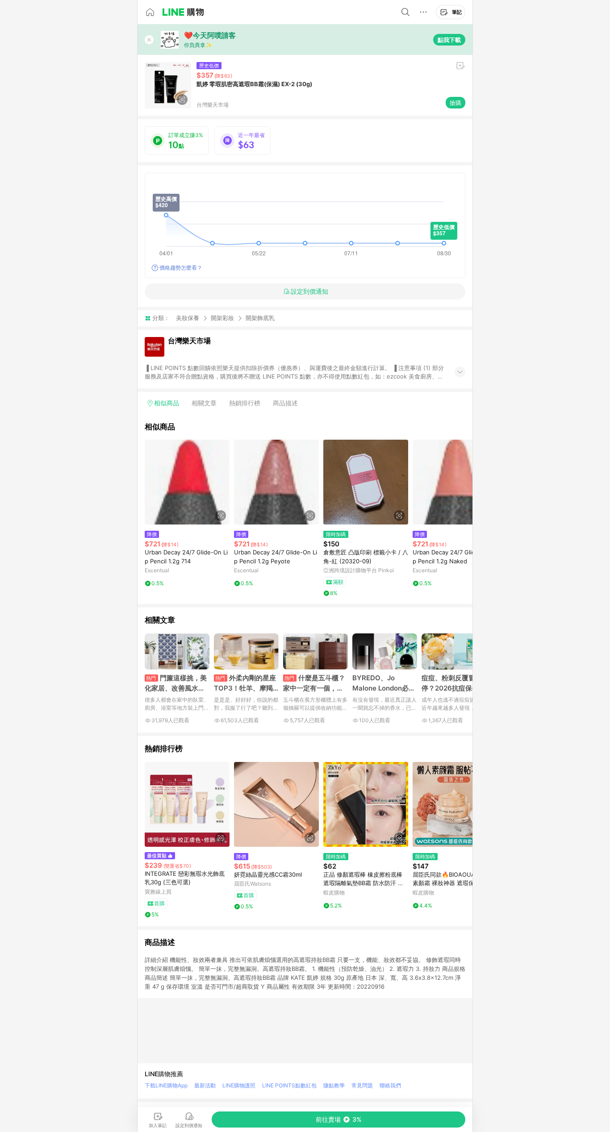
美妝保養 (187, 317)
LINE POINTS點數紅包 (289, 1085)
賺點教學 (334, 1085)
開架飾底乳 (260, 318)
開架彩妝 (222, 317)
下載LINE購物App (166, 1085)
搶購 (455, 102)
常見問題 (362, 1085)
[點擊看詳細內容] (187, 482)
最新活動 (205, 1085)
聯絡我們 (390, 1085)
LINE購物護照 (238, 1085)
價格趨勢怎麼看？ (180, 267)
